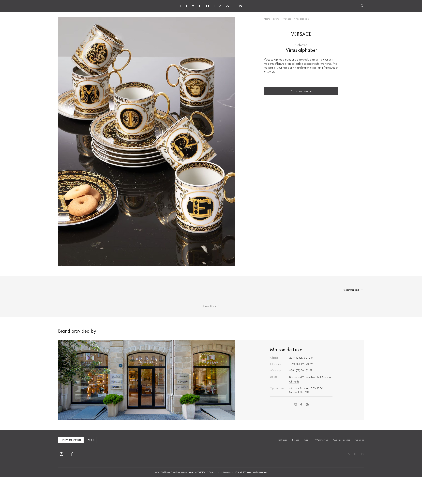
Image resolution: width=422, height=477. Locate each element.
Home (267, 18)
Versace (287, 18)
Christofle (294, 381)
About (307, 439)
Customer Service (341, 439)
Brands (276, 18)
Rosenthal (316, 377)
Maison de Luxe (286, 349)
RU (362, 454)
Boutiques (282, 439)
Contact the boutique (301, 91)
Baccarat (326, 377)
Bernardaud (295, 377)
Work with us (321, 439)
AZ (349, 454)
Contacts (359, 439)
